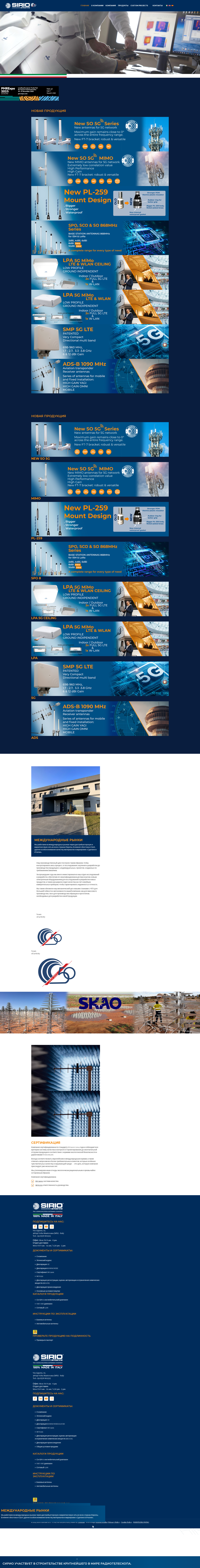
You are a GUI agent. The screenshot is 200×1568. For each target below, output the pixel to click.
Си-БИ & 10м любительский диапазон (52, 1300)
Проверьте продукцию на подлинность (62, 1336)
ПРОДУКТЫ (123, 6)
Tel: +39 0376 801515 (42, 1236)
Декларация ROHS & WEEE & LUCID (50, 1424)
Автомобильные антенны (47, 1324)
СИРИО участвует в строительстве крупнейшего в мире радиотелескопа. (67, 1563)
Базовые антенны (44, 1320)
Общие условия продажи (47, 1447)
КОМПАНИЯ (111, 6)
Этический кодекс (44, 1260)
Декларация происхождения (48, 1287)
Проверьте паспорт (44, 1340)
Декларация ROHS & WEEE (47, 1268)
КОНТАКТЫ (158, 6)
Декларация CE (42, 1264)
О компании (41, 1256)
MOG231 (39, 1276)
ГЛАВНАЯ (85, 6)
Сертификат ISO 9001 (45, 1272)
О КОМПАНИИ (97, 6)
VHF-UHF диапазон (44, 1304)
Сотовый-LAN (42, 1308)
